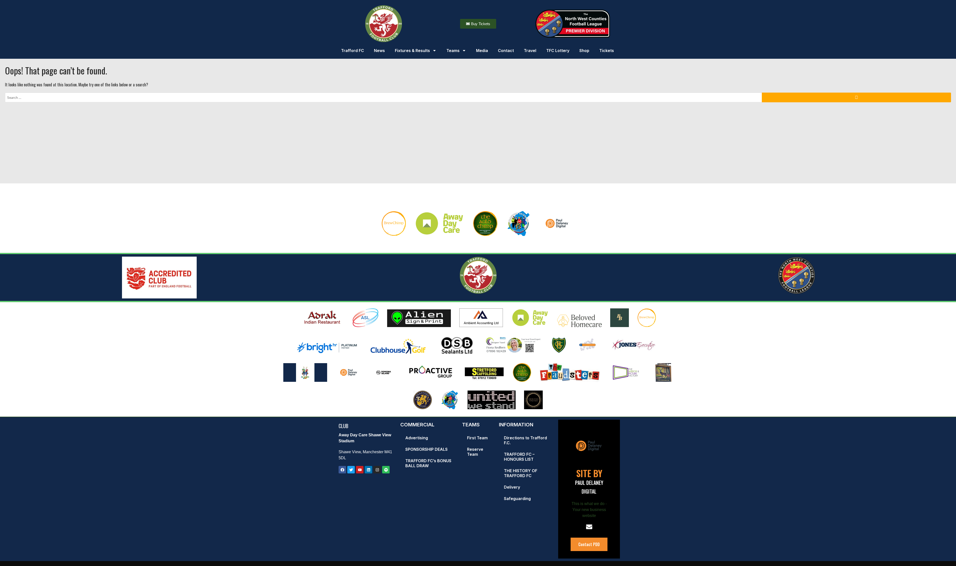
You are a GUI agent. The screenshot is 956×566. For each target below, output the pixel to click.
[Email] (589, 527)
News (379, 50)
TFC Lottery (557, 50)
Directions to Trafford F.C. (525, 440)
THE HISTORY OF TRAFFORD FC (520, 473)
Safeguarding (517, 498)
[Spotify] (386, 469)
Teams (453, 50)
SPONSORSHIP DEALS (426, 449)
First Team (477, 437)
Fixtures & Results (412, 50)
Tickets (606, 50)
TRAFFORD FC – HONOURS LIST (519, 457)
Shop (584, 50)
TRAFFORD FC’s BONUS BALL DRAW (428, 463)
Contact (506, 50)
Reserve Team (475, 452)
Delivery (512, 487)
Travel (530, 50)
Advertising (416, 437)
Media (482, 50)
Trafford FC (352, 50)
